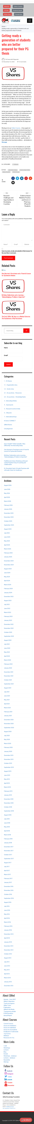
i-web (5, 1046)
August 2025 (8, 529)
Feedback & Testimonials (11, 1031)
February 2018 (8, 839)
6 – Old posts (8, 413)
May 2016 (7, 914)
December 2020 (9, 719)
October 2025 (8, 521)
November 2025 (9, 517)
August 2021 (7, 688)
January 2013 (8, 982)
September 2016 (9, 898)
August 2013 (7, 958)
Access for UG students (10, 1029)
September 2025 (9, 525)
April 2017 (7, 870)
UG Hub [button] (6, 10)
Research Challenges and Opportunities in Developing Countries (9, 198)
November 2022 (9, 628)
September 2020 (9, 727)
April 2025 (7, 545)
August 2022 (7, 640)
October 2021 (8, 680)
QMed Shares (8, 424)
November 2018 (8, 803)
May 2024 (7, 577)
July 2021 (6, 692)
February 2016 (8, 926)
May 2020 (7, 739)
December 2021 (8, 672)
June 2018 (7, 823)
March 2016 (7, 922)
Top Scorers (7, 1033)
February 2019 (8, 791)
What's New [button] (7, 14)
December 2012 (8, 985)
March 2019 (7, 787)
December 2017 (8, 847)
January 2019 (8, 795)
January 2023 (8, 620)
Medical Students (6, 172)
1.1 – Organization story (10, 385)
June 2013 (7, 966)
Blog (5, 1052)
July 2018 (7, 819)
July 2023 (7, 604)
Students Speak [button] (17, 10)
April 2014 (7, 938)
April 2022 (7, 656)
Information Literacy (12, 170)
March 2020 (7, 743)
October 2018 (8, 807)
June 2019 (7, 775)
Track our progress (9, 1003)
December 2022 (8, 624)
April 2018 (7, 831)
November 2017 (8, 850)
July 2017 (7, 866)
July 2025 (7, 533)
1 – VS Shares (8, 381)
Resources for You (9, 1038)
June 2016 (7, 910)
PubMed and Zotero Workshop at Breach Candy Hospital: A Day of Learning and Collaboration (16, 462)
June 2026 (7, 489)
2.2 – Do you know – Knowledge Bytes (15, 397)
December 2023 (8, 596)
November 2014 (9, 934)
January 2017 (8, 882)
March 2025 (7, 549)
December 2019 (8, 755)
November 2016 (8, 890)
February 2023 (8, 616)
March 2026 (7, 501)
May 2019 (7, 779)
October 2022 (8, 632)
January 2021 (8, 715)
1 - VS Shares (15, 164)
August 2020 (8, 731)
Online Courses (16, 128)
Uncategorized (8, 428)
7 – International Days (10, 417)
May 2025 (7, 541)
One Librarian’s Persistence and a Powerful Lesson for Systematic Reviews (16, 274)
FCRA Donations (8, 1013)
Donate (6, 1054)
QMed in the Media (9, 1009)
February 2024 (8, 588)
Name (6, 348)
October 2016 (8, 894)
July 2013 (6, 962)
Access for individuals (10, 1027)
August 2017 (7, 862)
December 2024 (9, 561)
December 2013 (8, 946)
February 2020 (8, 747)
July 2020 (7, 735)
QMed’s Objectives (9, 1001)
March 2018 (7, 835)
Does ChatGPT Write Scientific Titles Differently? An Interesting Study (14, 444)
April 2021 (7, 704)
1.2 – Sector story (9, 389)
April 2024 (7, 580)
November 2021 (8, 676)
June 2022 (7, 648)
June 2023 (7, 608)
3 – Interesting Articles (10, 401)
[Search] (26, 330)
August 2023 (7, 600)
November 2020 (9, 723)
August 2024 (8, 569)
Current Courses (8, 1023)
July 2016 (7, 906)
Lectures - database (9, 1058)
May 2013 (7, 970)
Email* (6, 355)
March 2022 (7, 660)
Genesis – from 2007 (10, 999)
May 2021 (7, 700)
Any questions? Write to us (9, 1108)
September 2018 (9, 811)
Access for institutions (10, 1025)
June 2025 (7, 537)
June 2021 (7, 696)
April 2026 (7, 497)
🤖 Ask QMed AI (26, 1120)
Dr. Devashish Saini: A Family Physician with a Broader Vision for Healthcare (16, 469)
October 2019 (8, 763)
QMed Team (7, 1005)
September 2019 (9, 767)
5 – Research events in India (12, 409)
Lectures (6, 1050)
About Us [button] (6, 6)
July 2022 (7, 644)
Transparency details (10, 1011)
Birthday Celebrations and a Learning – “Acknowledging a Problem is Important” (13, 296)
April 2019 (7, 783)
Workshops (7, 1048)
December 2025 (9, 513)
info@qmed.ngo (10, 1106)
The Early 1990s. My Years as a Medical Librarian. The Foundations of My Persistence (16, 317)
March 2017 (7, 874)
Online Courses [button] (18, 6)
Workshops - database (10, 1056)
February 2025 (8, 553)
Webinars (6, 1035)
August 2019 (7, 771)
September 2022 (9, 636)
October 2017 (8, 854)
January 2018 (8, 843)
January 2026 (8, 509)
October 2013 (8, 954)
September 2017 (9, 858)
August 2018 (7, 815)
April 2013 (7, 974)
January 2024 (8, 592)
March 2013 (7, 978)
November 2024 (9, 565)
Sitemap (6, 1062)
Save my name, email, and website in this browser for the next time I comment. (17, 252)
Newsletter (7, 1060)
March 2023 (7, 612)
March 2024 (7, 584)
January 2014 (8, 942)
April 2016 (7, 918)
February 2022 (8, 664)
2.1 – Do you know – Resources (13, 393)
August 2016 (7, 902)
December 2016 (8, 886)
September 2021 (9, 684)
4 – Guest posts (8, 405)
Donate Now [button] (18, 14)
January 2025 (8, 557)
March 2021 (7, 708)
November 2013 (8, 950)
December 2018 (8, 799)
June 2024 (7, 573)
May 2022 (7, 652)
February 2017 (8, 878)
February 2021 (8, 712)
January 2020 (8, 751)
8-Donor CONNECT (10, 421)
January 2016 (8, 930)
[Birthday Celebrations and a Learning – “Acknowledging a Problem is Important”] (13, 286)
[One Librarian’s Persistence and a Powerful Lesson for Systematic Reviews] (4, 270)
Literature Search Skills (25, 170)
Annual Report (8, 1015)
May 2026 (7, 493)
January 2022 (8, 668)
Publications (7, 1007)
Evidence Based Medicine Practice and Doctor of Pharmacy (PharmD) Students (24, 199)
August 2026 (8, 485)
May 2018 (7, 827)
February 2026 (8, 505)
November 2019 (8, 759)
